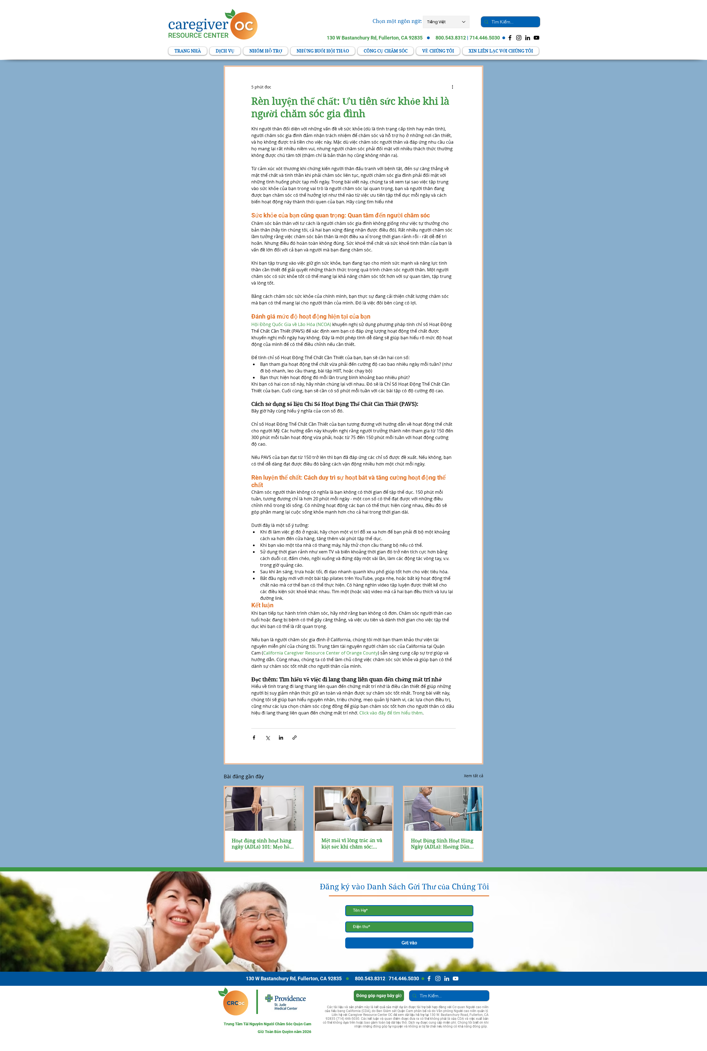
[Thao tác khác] (452, 86)
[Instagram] (437, 978)
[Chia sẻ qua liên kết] (294, 737)
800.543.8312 (451, 38)
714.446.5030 (484, 38)
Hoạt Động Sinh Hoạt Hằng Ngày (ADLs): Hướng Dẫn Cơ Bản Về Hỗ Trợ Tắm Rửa (442, 844)
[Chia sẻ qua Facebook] (254, 737)
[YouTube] (536, 37)
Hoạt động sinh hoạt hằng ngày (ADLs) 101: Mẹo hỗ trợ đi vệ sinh (261, 844)
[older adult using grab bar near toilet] (264, 809)
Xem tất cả (473, 775)
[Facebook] (429, 978)
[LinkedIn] (527, 37)
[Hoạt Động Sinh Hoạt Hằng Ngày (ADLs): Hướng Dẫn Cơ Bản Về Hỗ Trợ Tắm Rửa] (443, 809)
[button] (385, 51)
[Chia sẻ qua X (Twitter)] (267, 737)
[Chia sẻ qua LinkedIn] (281, 737)
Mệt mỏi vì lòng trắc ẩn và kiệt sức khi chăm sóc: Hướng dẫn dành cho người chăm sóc (353, 843)
